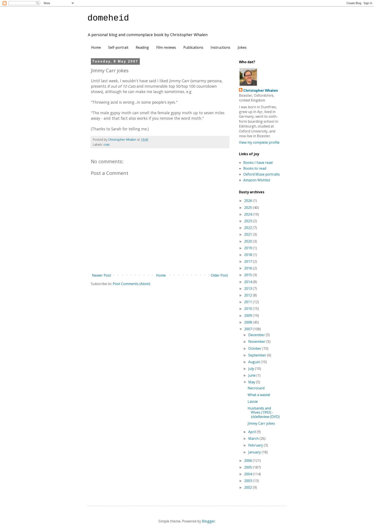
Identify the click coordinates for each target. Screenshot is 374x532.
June (252, 375)
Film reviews (166, 47)
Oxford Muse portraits (261, 174)
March (254, 438)
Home (96, 47)
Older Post (219, 275)
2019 (248, 248)
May (252, 382)
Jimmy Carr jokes (261, 423)
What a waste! (259, 394)
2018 (248, 254)
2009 (248, 315)
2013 (248, 288)
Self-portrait (118, 47)
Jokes (242, 47)
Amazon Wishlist (256, 180)
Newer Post (101, 275)
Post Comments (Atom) (131, 283)
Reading (142, 47)
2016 (248, 268)
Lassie (253, 401)
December (257, 334)
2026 (248, 200)
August (254, 362)
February (256, 445)
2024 (248, 214)
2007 (248, 329)
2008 (248, 322)
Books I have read (257, 162)
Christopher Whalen (260, 90)
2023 (248, 221)
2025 (248, 207)
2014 (248, 281)
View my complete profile (259, 142)
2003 (248, 480)
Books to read (254, 168)
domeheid (108, 18)
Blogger (208, 521)
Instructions (220, 47)
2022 (248, 227)
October (255, 348)
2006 (248, 460)
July (251, 368)
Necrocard (256, 388)
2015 (248, 274)
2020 (248, 241)
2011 (248, 302)
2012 (248, 295)
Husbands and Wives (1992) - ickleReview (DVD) (264, 412)
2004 (248, 474)
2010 (248, 308)
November (257, 341)
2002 (248, 487)
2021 (248, 234)
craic (106, 144)
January (255, 452)
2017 (248, 261)
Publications (193, 47)
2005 (248, 467)
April (252, 431)
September (257, 355)
